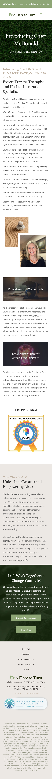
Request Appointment (26, 617)
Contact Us (26, 629)
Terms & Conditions (26, 659)
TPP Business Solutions (30, 693)
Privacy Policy (26, 649)
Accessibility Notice (26, 664)
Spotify (46, 4)
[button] (41, 13)
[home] (21, 15)
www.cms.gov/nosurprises (26, 770)
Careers (26, 669)
